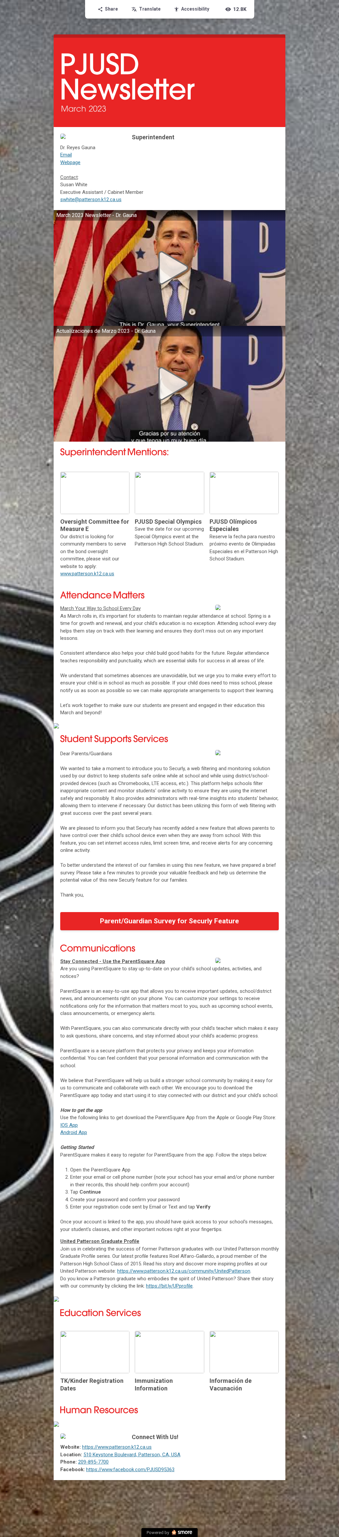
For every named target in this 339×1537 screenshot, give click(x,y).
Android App (73, 1132)
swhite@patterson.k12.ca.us (90, 199)
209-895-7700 (93, 1462)
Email (66, 155)
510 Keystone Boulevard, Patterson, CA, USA (131, 1455)
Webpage (70, 162)
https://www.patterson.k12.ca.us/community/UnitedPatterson (183, 1271)
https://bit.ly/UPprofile (169, 1286)
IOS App (69, 1125)
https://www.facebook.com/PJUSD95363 (130, 1469)
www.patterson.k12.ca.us (87, 574)
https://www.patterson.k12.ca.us (117, 1447)
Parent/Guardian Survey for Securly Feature (169, 921)
